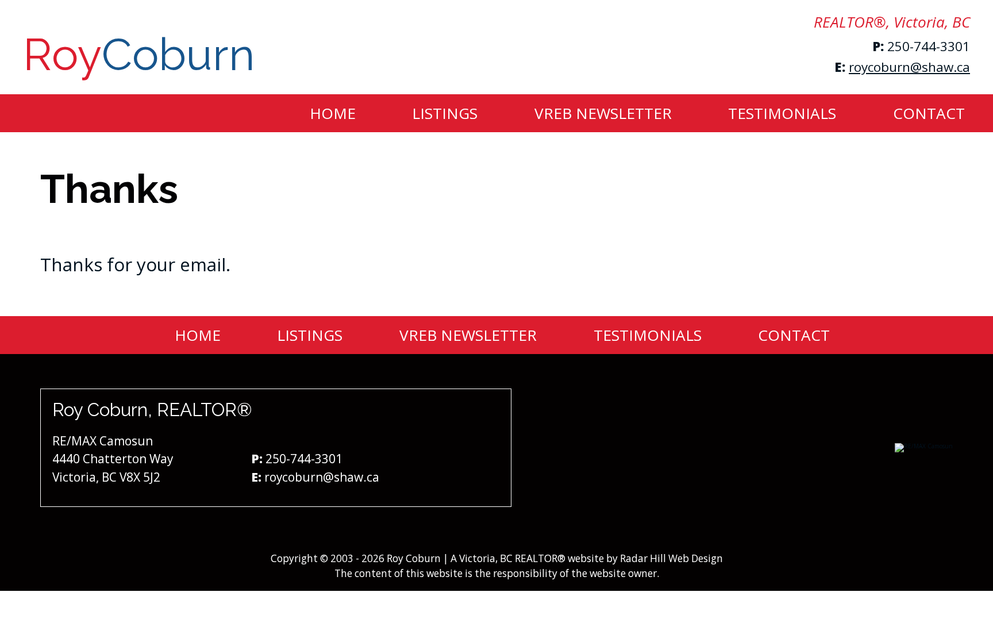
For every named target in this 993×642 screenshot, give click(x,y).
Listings (445, 113)
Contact (929, 113)
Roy (139, 54)
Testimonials (782, 113)
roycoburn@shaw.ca (909, 67)
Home (333, 113)
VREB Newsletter (603, 113)
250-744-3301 (928, 46)
